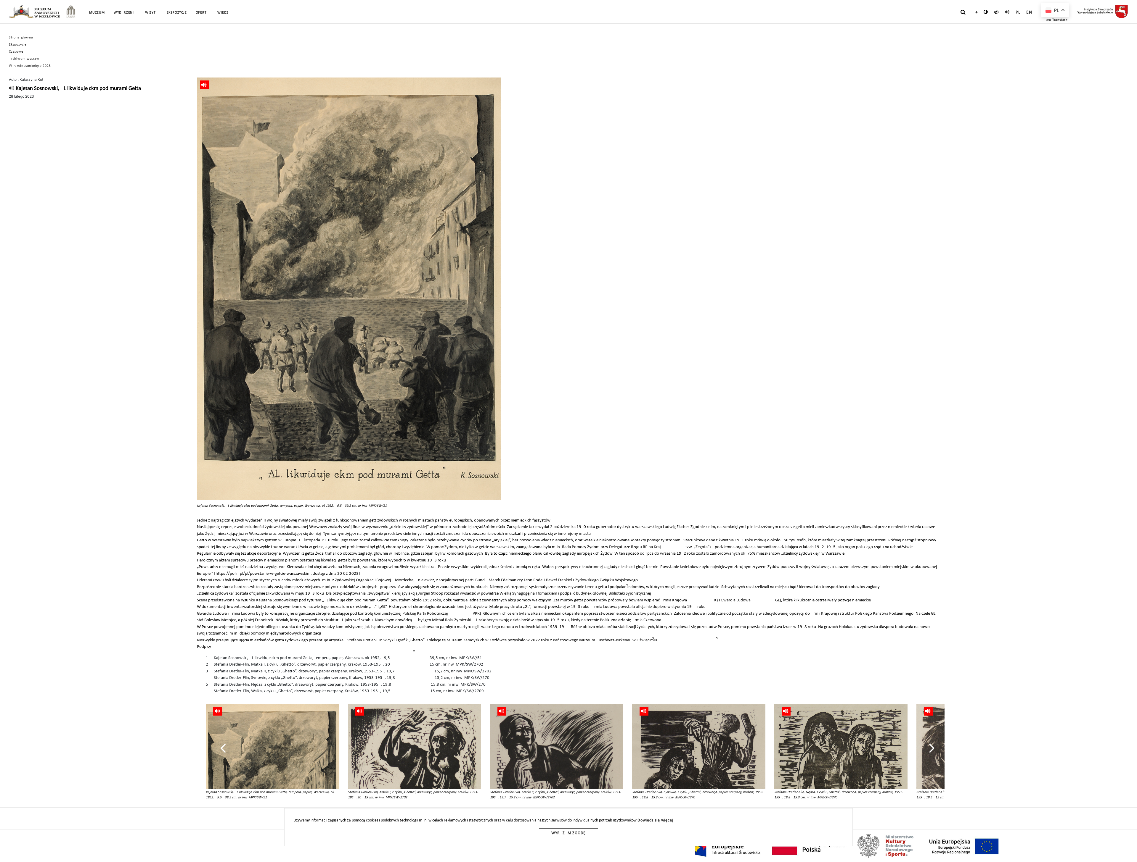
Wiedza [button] (224, 12)
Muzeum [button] (97, 12)
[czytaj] (996, 12)
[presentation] (223, 748)
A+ (975, 12)
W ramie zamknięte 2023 (30, 66)
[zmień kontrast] (986, 12)
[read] (1007, 12)
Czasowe (16, 52)
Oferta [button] (202, 12)
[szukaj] (963, 12)
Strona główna (21, 37)
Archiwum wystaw (24, 59)
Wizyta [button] (151, 12)
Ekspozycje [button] (177, 12)
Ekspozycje (18, 44)
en (1029, 12)
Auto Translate (1055, 20)
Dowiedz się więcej (655, 820)
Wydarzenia (125, 12)
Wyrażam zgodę (568, 833)
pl (1018, 12)
